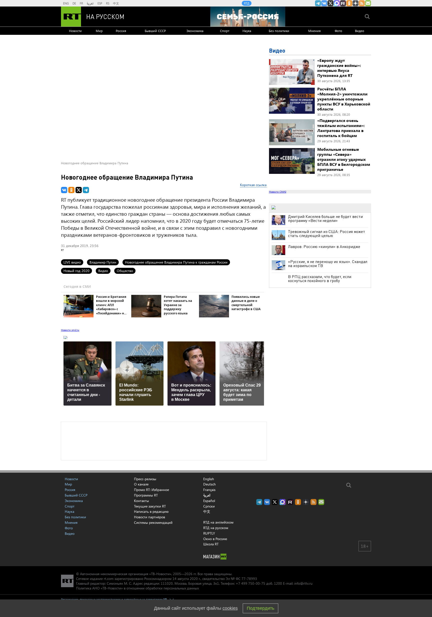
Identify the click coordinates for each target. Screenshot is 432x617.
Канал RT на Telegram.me (318, 3)
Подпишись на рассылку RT (368, 3)
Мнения (314, 31)
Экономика (195, 31)
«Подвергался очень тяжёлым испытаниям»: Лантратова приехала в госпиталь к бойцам (340, 128)
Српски (209, 506)
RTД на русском (215, 527)
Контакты (141, 500)
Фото (338, 31)
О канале (141, 484)
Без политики (279, 31)
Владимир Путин (103, 262)
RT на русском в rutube (343, 3)
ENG (66, 3)
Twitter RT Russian (331, 3)
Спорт (224, 31)
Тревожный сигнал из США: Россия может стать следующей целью (326, 233)
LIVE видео (72, 262)
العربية (90, 3)
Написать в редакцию (151, 511)
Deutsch (209, 484)
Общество (125, 270)
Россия (121, 31)
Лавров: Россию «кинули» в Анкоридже (324, 246)
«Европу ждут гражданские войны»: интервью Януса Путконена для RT (339, 68)
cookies (230, 608)
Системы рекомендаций (153, 522)
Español (209, 501)
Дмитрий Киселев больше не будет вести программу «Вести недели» (325, 218)
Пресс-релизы (145, 478)
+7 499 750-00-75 (250, 583)
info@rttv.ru (303, 583)
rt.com (109, 578)
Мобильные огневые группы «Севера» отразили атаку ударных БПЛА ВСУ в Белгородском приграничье (343, 159)
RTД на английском (218, 522)
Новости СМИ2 (277, 191)
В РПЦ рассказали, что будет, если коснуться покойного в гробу (319, 279)
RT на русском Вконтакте (324, 3)
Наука (246, 31)
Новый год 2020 (77, 270)
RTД (246, 3)
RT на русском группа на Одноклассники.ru (349, 3)
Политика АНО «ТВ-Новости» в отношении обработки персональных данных (137, 588)
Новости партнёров (149, 517)
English (208, 479)
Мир (99, 31)
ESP (100, 3)
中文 (116, 3)
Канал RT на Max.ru (337, 3)
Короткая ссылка (253, 184)
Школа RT (210, 544)
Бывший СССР (155, 31)
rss (362, 3)
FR (81, 3)
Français (209, 489)
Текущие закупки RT (150, 506)
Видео (359, 31)
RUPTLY (209, 533)
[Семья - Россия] (247, 17)
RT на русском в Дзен (355, 3)
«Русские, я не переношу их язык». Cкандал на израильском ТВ (327, 264)
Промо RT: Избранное (151, 489)
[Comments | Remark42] (163, 440)
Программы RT (146, 495)
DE (74, 3)
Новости (75, 31)
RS (107, 3)
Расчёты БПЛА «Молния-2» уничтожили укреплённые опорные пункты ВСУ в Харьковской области (343, 98)
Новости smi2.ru (70, 330)
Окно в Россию (215, 538)
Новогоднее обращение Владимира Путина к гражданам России (176, 262)
